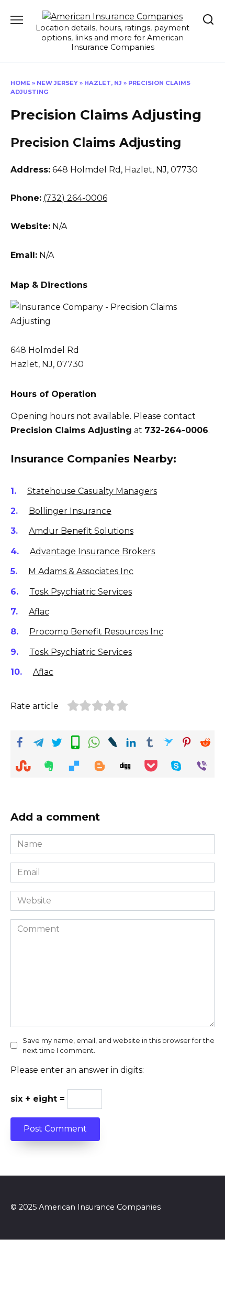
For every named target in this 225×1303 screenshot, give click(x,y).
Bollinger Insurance (70, 511)
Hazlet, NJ (103, 83)
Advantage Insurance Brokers (92, 551)
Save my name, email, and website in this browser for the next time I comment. (118, 1045)
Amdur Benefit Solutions (81, 531)
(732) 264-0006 (75, 198)
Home (20, 83)
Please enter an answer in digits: (77, 1070)
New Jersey (57, 83)
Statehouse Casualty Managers (92, 491)
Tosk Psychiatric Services (80, 592)
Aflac (39, 612)
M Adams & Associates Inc (80, 571)
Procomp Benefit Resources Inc (96, 632)
